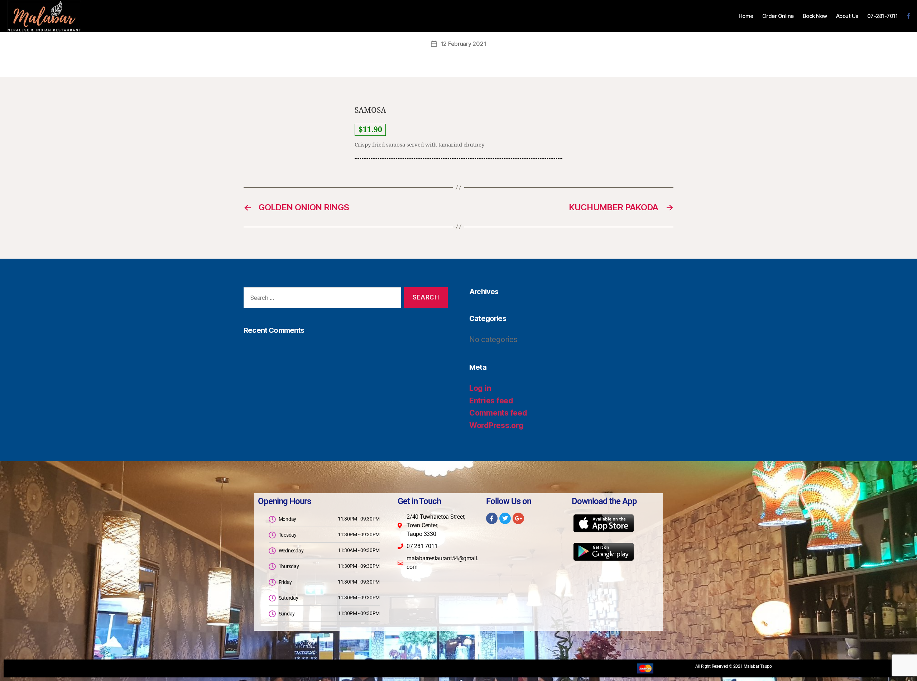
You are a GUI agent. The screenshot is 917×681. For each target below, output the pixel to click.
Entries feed (491, 400)
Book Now (815, 16)
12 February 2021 (463, 43)
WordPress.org (496, 425)
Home (746, 16)
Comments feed (498, 412)
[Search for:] (321, 299)
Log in (480, 388)
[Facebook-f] (492, 518)
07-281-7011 (882, 16)
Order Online (778, 16)
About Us (847, 16)
